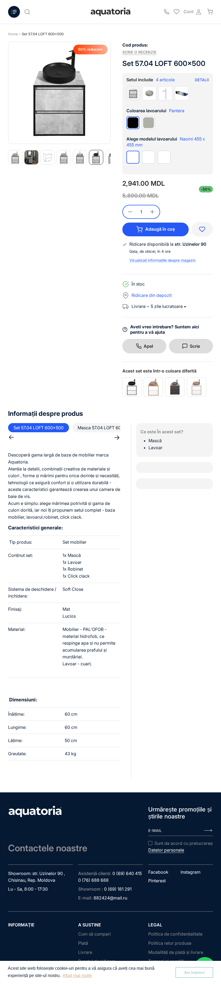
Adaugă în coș (160, 229)
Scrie (195, 346)
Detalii (202, 80)
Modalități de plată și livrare (175, 952)
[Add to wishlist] (202, 229)
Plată (83, 943)
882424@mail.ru (110, 898)
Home (13, 34)
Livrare (85, 952)
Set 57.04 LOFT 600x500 (43, 34)
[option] (59, 93)
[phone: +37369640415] (167, 12)
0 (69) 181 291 (118, 889)
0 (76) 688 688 (93, 880)
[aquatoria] (110, 12)
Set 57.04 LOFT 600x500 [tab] (38, 427)
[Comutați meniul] (14, 12)
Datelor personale (166, 850)
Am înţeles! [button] (194, 972)
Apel (148, 346)
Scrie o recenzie (139, 52)
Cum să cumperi (94, 934)
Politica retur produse (169, 943)
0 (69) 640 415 (127, 873)
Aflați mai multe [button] (77, 975)
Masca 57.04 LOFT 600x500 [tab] (106, 427)
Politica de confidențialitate (175, 934)
